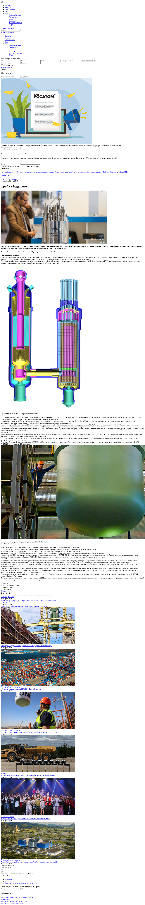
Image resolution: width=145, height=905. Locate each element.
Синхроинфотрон (15, 23)
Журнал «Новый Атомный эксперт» (14, 901)
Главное (8, 5)
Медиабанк (10, 28)
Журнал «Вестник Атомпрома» (12, 903)
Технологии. (12, 179)
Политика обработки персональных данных (21, 883)
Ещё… (7, 13)
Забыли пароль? (6, 67)
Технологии (13, 17)
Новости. (11, 597)
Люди (11, 19)
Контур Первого (15, 15)
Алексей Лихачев (7, 687)
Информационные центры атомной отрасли (17, 897)
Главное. (4, 179)
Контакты (8, 881)
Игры (11, 25)
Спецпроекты (10, 9)
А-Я (6, 11)
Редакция (8, 879)
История (12, 21)
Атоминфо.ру (6, 899)
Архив (3, 28)
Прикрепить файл (33, 166)
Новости (8, 7)
